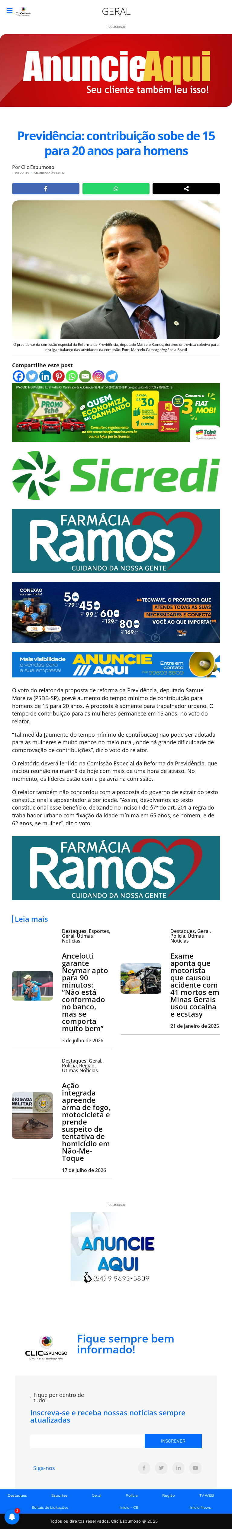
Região (168, 1495)
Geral (116, 11)
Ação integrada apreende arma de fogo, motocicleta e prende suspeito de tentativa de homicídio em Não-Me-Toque (86, 1121)
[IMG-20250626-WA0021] (116, 611)
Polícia (132, 1495)
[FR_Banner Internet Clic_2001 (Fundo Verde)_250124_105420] (116, 540)
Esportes (59, 1495)
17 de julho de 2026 (84, 1170)
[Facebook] (19, 376)
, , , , (82, 1065)
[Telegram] (112, 376)
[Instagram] (98, 376)
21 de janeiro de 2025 (194, 1026)
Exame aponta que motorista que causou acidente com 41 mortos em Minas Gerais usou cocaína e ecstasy (194, 985)
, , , (86, 936)
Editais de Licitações (50, 1507)
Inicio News (200, 1507)
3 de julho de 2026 (82, 1040)
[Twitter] (32, 376)
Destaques (17, 1495)
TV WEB (206, 1495)
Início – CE (129, 1507)
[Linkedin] (45, 376)
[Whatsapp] (72, 376)
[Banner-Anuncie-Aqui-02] (116, 664)
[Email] (85, 376)
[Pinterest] (59, 376)
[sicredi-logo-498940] (116, 475)
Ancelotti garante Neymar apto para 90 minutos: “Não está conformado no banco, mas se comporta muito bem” (85, 992)
